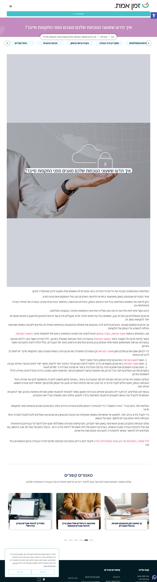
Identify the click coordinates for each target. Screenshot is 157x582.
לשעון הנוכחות (131, 360)
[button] (154, 15)
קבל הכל (20, 572)
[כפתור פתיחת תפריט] (10, 6)
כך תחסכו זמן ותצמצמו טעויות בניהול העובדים (127, 524)
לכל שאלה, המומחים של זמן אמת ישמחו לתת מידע (121, 441)
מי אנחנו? (116, 577)
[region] (32, 563)
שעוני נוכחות (118, 333)
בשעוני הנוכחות (24, 333)
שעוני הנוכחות (105, 351)
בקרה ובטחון (103, 333)
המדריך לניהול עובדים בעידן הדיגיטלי (30, 524)
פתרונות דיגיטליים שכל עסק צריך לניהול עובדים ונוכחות (78, 524)
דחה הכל (43, 572)
